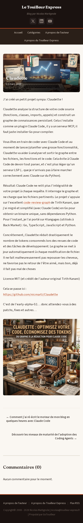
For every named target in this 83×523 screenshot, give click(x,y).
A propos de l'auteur (57, 33)
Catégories (33, 33)
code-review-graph (37, 202)
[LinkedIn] (41, 21)
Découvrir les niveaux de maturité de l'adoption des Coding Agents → (44, 437)
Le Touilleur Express (41, 7)
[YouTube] (50, 21)
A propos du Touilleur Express (41, 40)
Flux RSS (75, 503)
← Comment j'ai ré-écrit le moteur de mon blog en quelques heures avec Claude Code (38, 419)
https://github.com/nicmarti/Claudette (30, 294)
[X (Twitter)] (33, 21)
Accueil (18, 33)
